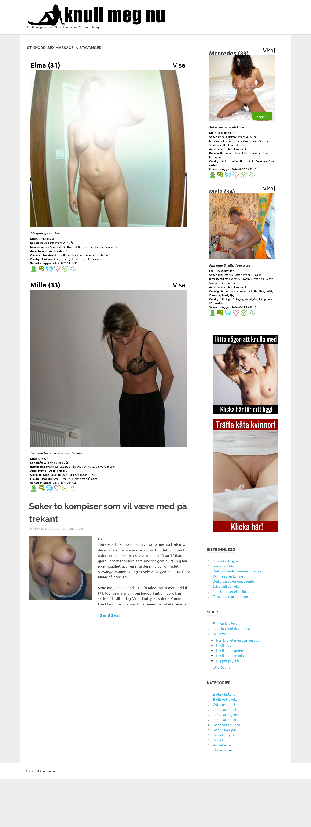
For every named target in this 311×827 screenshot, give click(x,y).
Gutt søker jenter (226, 704)
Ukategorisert (223, 750)
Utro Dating (221, 667)
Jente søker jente (226, 714)
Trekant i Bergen (225, 561)
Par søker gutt (223, 735)
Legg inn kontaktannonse (232, 628)
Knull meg (223, 645)
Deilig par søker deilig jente (233, 581)
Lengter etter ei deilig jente (234, 591)
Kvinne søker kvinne (228, 576)
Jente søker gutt (225, 709)
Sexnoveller (222, 633)
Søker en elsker (224, 566)
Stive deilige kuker (227, 586)
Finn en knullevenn (227, 623)
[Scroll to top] (303, 819)
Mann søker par (224, 730)
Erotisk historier (225, 694)
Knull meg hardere (230, 650)
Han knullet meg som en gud (237, 640)
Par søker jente (224, 740)
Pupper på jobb (227, 660)
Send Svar (110, 615)
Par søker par (223, 745)
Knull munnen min (230, 655)
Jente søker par (71, 529)
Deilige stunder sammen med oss (238, 571)
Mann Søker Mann (226, 724)
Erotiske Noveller (226, 699)
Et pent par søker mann (230, 596)
